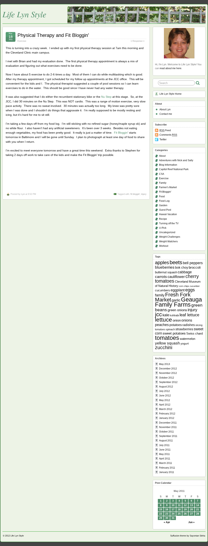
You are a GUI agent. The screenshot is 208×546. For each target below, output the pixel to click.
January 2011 (166, 472)
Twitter (163, 139)
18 (179, 509)
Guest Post (165, 209)
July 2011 (164, 445)
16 (166, 509)
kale (165, 315)
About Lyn (165, 109)
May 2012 (164, 400)
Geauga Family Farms (178, 302)
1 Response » (137, 41)
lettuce (163, 319)
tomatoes (167, 337)
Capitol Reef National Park (173, 169)
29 (160, 518)
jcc (158, 314)
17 (173, 509)
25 (179, 513)
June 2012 (165, 395)
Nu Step (106, 96)
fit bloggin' (135, 194)
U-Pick (162, 227)
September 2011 (168, 436)
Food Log (164, 201)
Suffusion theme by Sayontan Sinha (187, 535)
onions (186, 320)
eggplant (178, 290)
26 (185, 513)
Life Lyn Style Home (170, 93)
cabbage (185, 272)
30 (166, 518)
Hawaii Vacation (168, 214)
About (162, 155)
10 (173, 505)
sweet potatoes (174, 333)
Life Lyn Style (24, 14)
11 (179, 505)
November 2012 (168, 373)
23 (166, 513)
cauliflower (176, 277)
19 (185, 509)
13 (191, 505)
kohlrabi (174, 315)
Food (162, 196)
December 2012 (168, 368)
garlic (176, 300)
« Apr (167, 522)
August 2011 (166, 440)
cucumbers (162, 290)
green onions (177, 310)
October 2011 (166, 431)
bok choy (181, 267)
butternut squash (166, 272)
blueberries (164, 267)
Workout (163, 246)
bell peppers (193, 263)
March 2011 (165, 463)
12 (185, 505)
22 (160, 513)
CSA (161, 174)
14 (197, 505)
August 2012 (166, 386)
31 (173, 518)
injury (143, 194)
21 (197, 509)
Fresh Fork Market (173, 297)
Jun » (191, 522)
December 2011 (168, 422)
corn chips (184, 286)
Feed (165, 130)
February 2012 (167, 413)
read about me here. (171, 68)
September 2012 (168, 382)
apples (162, 262)
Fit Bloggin (121, 132)
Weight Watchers (168, 241)
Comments (168, 134)
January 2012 (166, 418)
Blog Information (168, 164)
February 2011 (167, 467)
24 (173, 513)
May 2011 (164, 454)
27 (191, 513)
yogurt (185, 343)
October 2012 (166, 377)
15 (160, 509)
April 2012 (164, 404)
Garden (163, 205)
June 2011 (165, 449)
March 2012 (165, 409)
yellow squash (167, 343)
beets (176, 262)
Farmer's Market (168, 187)
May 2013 (164, 364)
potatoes (175, 325)
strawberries (184, 329)
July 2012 (164, 391)
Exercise (21, 41)
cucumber (195, 286)
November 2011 (168, 427)
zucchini (163, 347)
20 (191, 509)
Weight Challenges (169, 236)
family (160, 295)
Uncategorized (167, 232)
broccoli (195, 267)
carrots (161, 277)
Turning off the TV (169, 223)
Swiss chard (194, 333)
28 (197, 513)
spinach (170, 329)
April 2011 (164, 458)
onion (177, 320)
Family (162, 182)
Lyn (23, 194)
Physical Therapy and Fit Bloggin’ (53, 35)
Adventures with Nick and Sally (176, 160)
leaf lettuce (189, 315)
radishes (188, 325)
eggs (190, 289)
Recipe (163, 219)
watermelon (187, 338)
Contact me (165, 114)
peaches (162, 325)
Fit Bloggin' (165, 191)
